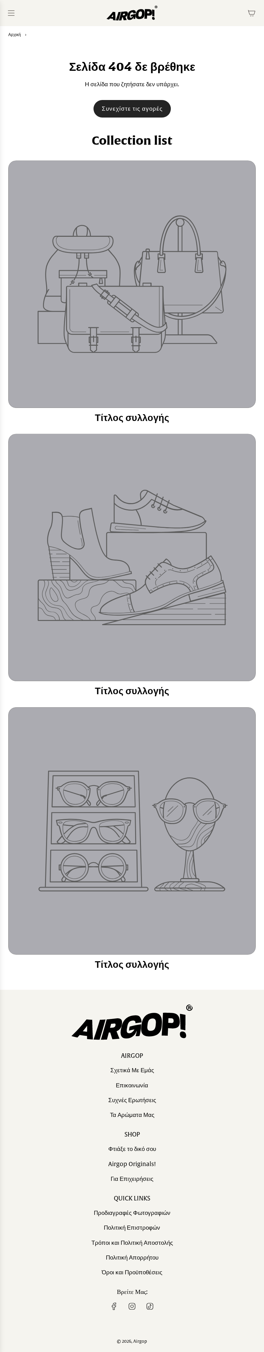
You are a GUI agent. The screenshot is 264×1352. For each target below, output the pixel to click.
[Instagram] (132, 1306)
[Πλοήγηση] (11, 13)
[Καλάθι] (251, 13)
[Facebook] (114, 1306)
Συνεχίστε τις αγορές (132, 108)
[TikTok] (150, 1306)
